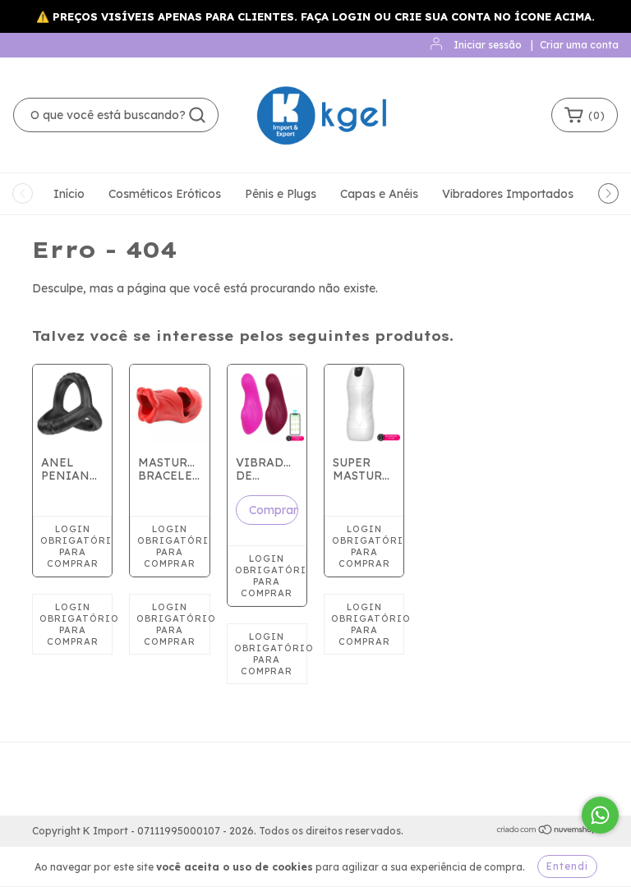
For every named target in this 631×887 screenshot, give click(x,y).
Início (69, 193)
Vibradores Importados (507, 193)
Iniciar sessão (488, 45)
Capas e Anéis (379, 193)
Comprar (273, 510)
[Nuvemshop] (547, 831)
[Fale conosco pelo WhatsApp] (600, 815)
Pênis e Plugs (280, 193)
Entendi (567, 866)
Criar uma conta (579, 45)
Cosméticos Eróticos (164, 193)
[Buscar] (197, 115)
